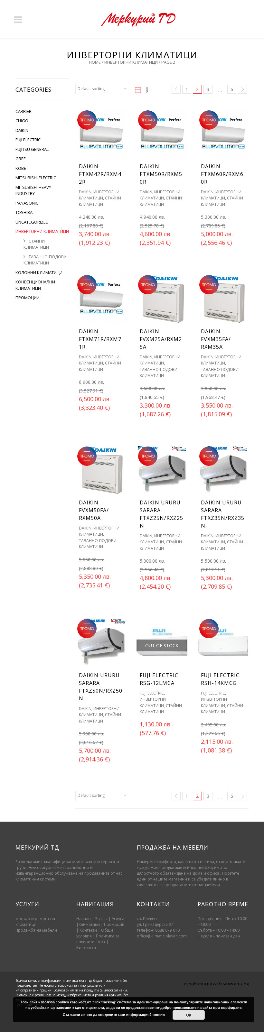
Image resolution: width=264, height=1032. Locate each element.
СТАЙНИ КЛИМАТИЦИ (36, 244)
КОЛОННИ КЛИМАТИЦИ (38, 272)
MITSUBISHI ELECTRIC (35, 177)
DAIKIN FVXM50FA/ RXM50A (94, 510)
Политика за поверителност (97, 938)
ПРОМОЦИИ (27, 297)
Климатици (89, 924)
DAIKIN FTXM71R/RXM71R (100, 339)
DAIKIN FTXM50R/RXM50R (161, 174)
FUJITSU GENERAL (32, 149)
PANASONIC (26, 203)
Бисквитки (86, 947)
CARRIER (23, 111)
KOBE (20, 168)
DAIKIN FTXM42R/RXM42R (100, 174)
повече (159, 1014)
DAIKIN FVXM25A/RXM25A (161, 339)
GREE (20, 158)
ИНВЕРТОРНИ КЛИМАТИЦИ (131, 62)
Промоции (114, 924)
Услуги (118, 918)
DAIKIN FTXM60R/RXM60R (222, 174)
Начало (83, 918)
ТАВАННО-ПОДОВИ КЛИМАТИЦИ (45, 260)
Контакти (89, 930)
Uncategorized (32, 222)
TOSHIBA (24, 212)
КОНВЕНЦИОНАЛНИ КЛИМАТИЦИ (35, 285)
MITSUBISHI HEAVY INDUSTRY (33, 190)
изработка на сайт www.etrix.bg (216, 984)
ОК (188, 1015)
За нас (101, 918)
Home (95, 62)
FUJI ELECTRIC (28, 140)
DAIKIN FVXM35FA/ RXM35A (216, 339)
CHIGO (21, 121)
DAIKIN (21, 130)
